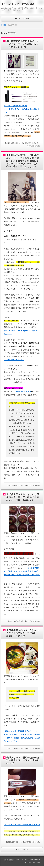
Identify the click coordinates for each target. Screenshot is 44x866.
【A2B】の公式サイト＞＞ (14, 360)
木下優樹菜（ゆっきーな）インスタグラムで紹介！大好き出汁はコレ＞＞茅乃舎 (22, 633)
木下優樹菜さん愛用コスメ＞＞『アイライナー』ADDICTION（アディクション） (22, 44)
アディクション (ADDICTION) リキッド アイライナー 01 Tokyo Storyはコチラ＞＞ (21, 109)
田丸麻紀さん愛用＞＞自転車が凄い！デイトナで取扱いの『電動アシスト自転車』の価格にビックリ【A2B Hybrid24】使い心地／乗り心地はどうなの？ (22, 161)
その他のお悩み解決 (33, 146)
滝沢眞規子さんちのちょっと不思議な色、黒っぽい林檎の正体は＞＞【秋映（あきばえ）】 (22, 497)
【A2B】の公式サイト (22, 391)
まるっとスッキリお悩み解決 (18, 4)
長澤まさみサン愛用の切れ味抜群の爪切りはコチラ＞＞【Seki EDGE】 (22, 760)
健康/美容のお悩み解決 (31, 143)
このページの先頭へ (33, 862)
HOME (3, 25)
